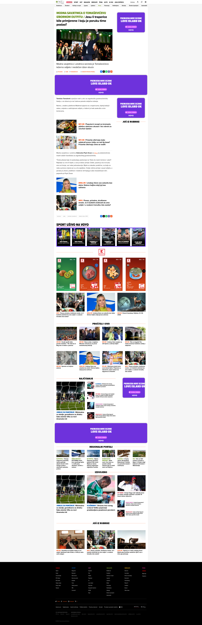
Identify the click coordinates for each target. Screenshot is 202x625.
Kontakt (101, 607)
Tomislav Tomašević (72, 216)
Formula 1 (74, 590)
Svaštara (126, 585)
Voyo (89, 592)
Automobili (144, 5)
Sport (76, 2)
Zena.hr (62, 614)
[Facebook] (101, 71)
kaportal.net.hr (91, 614)
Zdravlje (124, 5)
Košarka (73, 580)
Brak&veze (59, 5)
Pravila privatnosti (93, 607)
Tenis (73, 583)
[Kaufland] (101, 252)
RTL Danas (58, 578)
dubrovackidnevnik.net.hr (120, 614)
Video (144, 571)
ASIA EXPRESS (119, 2)
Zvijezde (90, 570)
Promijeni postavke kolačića (111, 607)
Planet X (126, 583)
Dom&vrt (67, 5)
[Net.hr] (143, 607)
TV (88, 580)
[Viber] (109, 71)
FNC (72, 588)
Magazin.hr (74, 71)
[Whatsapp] (106, 71)
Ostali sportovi (75, 585)
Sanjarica (144, 576)
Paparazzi (90, 578)
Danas (58, 568)
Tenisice (59, 216)
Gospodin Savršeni (92, 588)
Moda (99, 5)
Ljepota (86, 5)
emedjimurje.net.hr (75, 614)
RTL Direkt (58, 580)
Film (89, 573)
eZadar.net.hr (131, 614)
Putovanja (106, 5)
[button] (58, 229)
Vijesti (57, 570)
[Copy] (111, 71)
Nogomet (74, 570)
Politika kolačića (83, 607)
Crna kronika (58, 575)
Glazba (89, 575)
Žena (100, 2)
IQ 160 (111, 2)
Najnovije (144, 573)
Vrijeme (57, 588)
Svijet (57, 573)
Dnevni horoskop (128, 575)
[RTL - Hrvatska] (136, 607)
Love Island (90, 583)
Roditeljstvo (116, 5)
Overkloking (127, 580)
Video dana (127, 590)
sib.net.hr (84, 614)
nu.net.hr (138, 614)
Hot (81, 2)
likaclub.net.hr (74, 616)
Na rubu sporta (75, 578)
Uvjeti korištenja (74, 607)
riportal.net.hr (109, 614)
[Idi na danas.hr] (69, 2)
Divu (95, 153)
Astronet (126, 570)
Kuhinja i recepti (77, 5)
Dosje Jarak (58, 585)
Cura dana (127, 573)
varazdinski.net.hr (100, 614)
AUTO (106, 2)
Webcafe (94, 2)
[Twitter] (104, 71)
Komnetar (127, 578)
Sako (64, 216)
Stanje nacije (58, 583)
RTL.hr (57, 614)
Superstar (90, 585)
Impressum (58, 607)
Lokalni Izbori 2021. (83, 216)
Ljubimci (93, 5)
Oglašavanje (66, 607)
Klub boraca (74, 575)
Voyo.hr (68, 614)
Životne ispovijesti (133, 5)
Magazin (87, 2)
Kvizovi (126, 588)
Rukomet (74, 573)
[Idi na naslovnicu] (60, 3)
